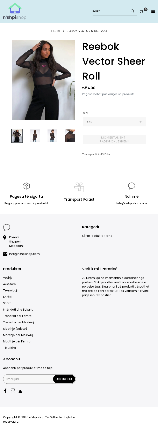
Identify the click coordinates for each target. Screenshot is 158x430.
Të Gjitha (9, 348)
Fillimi (55, 31)
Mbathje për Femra (16, 341)
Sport (7, 303)
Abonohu (64, 379)
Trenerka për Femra (17, 316)
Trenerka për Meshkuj (18, 322)
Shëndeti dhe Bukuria (18, 309)
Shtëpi (7, 297)
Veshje (8, 278)
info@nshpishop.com (24, 254)
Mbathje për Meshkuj (18, 335)
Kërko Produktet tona (97, 236)
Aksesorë (9, 284)
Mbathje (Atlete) (15, 329)
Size (85, 113)
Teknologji (10, 290)
